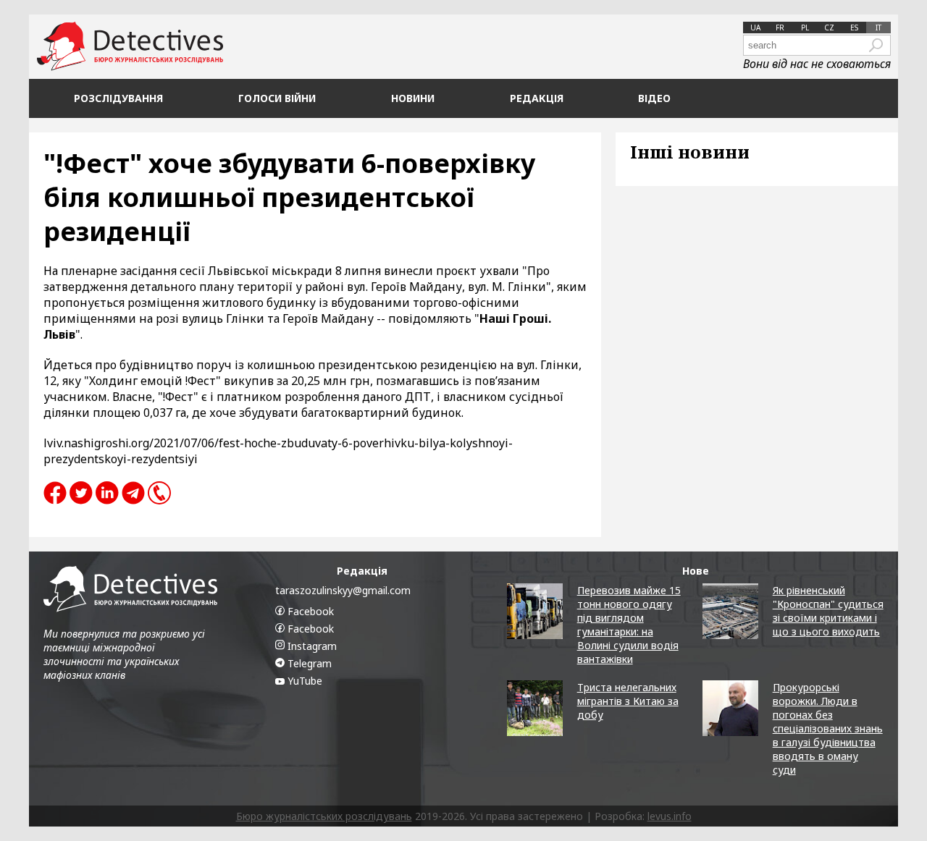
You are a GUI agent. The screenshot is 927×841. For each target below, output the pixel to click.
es (854, 27)
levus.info (669, 816)
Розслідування (118, 98)
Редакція (536, 98)
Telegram (308, 663)
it (878, 27)
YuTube (303, 681)
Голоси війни (277, 98)
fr (780, 27)
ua (755, 27)
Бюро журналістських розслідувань (324, 816)
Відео (654, 98)
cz (829, 27)
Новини (413, 98)
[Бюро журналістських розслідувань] (130, 47)
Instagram (311, 646)
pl (805, 27)
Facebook (309, 611)
